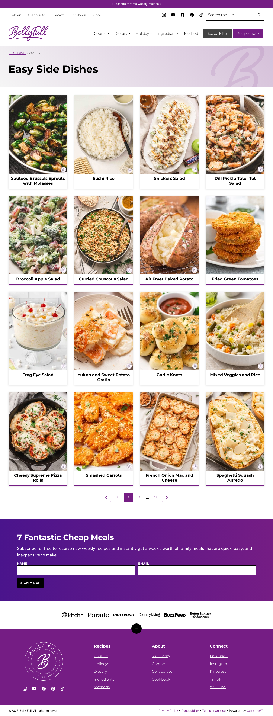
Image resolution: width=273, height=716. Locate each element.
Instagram (219, 664)
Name (23, 563)
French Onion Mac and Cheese (169, 478)
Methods (102, 687)
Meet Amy (161, 656)
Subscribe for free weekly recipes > (136, 4)
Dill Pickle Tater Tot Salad (235, 181)
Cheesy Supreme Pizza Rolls (38, 478)
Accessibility (190, 710)
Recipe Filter (217, 33)
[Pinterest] (192, 15)
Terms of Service (214, 710)
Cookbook (78, 15)
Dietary (100, 671)
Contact (58, 15)
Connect (219, 646)
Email (144, 563)
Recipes (102, 646)
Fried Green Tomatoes (235, 279)
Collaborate (36, 15)
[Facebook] (182, 15)
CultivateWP (255, 710)
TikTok (215, 679)
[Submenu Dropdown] (108, 33)
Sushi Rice (104, 178)
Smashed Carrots (104, 475)
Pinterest (218, 671)
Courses (101, 656)
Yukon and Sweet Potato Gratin (104, 377)
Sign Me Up (30, 583)
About (16, 15)
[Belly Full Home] (29, 33)
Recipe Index (248, 33)
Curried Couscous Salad (104, 279)
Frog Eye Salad (38, 374)
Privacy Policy (168, 710)
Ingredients (104, 679)
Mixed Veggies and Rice (235, 374)
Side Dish (17, 53)
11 (155, 497)
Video (97, 15)
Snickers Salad (169, 178)
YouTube (218, 687)
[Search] (258, 15)
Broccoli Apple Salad (38, 279)
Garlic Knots (169, 374)
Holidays (101, 664)
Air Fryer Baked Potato (169, 279)
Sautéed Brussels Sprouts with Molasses (38, 181)
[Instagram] (163, 15)
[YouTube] (173, 15)
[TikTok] (201, 15)
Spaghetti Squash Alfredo (235, 478)
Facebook (219, 656)
